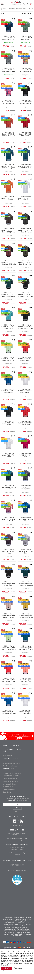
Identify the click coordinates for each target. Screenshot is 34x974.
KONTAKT (16, 745)
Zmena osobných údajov (11, 763)
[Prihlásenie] (28, 3)
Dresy (24, 8)
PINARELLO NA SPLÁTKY (12, 773)
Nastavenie (18, 968)
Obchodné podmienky (10, 778)
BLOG (5, 745)
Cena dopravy (7, 792)
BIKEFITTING (7, 756)
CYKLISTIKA (4, 8)
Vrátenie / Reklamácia (10, 784)
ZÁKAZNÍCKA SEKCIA (10, 758)
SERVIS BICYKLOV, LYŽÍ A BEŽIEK (12, 750)
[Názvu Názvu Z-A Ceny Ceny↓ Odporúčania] (27, 13)
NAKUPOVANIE (8, 768)
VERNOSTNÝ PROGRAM (11, 776)
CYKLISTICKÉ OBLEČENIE (15, 8)
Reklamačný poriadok (10, 781)
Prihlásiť (17, 808)
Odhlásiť (17, 812)
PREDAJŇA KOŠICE (17, 830)
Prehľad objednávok (10, 766)
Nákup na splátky (9, 789)
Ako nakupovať (8, 786)
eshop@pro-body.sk (17, 840)
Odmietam (6, 971)
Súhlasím (6, 968)
